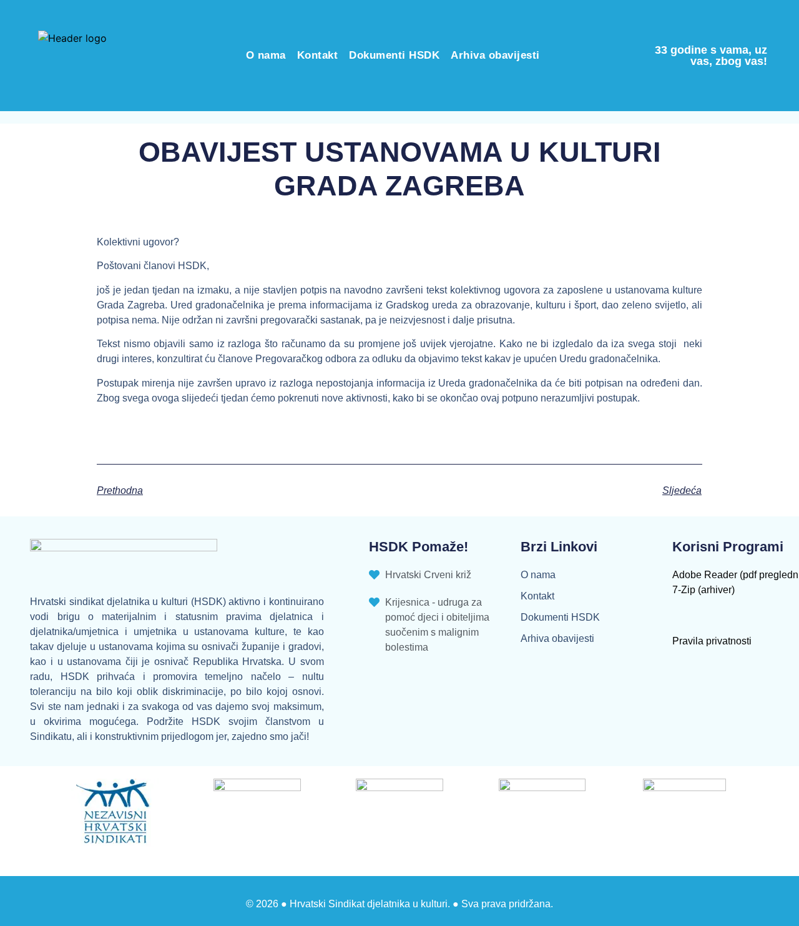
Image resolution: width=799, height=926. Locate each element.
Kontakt (317, 55)
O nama (266, 55)
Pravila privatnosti (712, 641)
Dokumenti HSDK (394, 55)
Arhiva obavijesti (495, 55)
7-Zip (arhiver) (703, 589)
